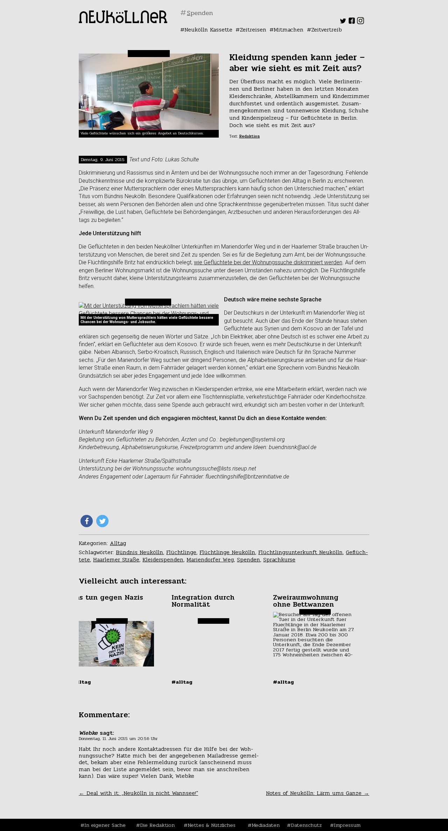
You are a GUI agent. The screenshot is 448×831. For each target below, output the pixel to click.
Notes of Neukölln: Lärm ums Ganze (317, 793)
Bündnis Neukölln (139, 552)
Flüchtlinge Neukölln (227, 552)
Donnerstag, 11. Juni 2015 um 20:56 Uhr (118, 738)
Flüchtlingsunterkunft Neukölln (300, 552)
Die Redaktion (157, 825)
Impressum (347, 825)
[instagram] (360, 22)
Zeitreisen (253, 29)
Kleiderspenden (162, 559)
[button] (86, 521)
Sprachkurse (279, 559)
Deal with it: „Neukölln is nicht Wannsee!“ (138, 793)
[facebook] (351, 22)
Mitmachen (288, 29)
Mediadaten (266, 825)
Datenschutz (306, 825)
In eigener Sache (105, 825)
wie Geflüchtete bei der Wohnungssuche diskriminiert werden (268, 262)
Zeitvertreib (326, 29)
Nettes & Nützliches (212, 825)
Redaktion (249, 136)
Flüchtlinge (181, 552)
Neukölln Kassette (208, 29)
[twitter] (343, 22)
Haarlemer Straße (116, 559)
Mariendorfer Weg (210, 559)
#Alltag (80, 682)
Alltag (118, 543)
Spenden (248, 559)
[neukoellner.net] (123, 21)
